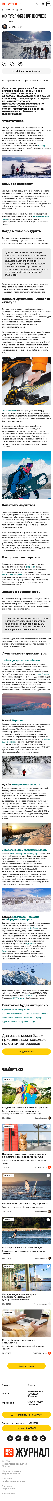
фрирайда (30, 567)
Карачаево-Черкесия (25, 916)
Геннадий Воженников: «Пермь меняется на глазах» (24, 1014)
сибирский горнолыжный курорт (24, 854)
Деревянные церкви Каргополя (16, 1010)
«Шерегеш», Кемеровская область (24, 849)
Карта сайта (9, 1493)
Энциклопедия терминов (35, 1403)
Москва (6, 1393)
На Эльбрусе (32, 928)
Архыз (4, 951)
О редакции (8, 1403)
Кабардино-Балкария (18, 919)
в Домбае (30, 943)
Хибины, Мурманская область (21, 660)
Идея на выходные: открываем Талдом (19, 1022)
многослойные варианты (13, 574)
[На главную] (3, 4)
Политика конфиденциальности (13, 1479)
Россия (31, 1385)
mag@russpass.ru (11, 1474)
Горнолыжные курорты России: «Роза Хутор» (22, 1018)
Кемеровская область (26, 784)
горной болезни (42, 674)
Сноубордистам (9, 411)
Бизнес (6, 1385)
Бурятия (17, 720)
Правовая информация (8, 1487)
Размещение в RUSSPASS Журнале (35, 1393)
